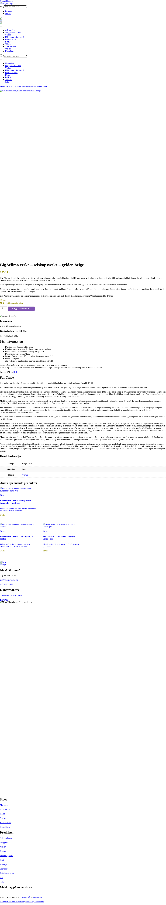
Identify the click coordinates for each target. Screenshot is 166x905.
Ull (1, 878)
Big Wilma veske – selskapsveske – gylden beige (27, 86)
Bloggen (8, 11)
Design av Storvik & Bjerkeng (12, 902)
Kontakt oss (5, 827)
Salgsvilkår (26, 897)
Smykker (3, 869)
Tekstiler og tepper (7, 873)
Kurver (3, 851)
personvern (37, 897)
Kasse (2, 814)
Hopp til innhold (6, 1)
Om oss (8, 13)
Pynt (2, 860)
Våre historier (5, 822)
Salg (2, 882)
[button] (83, 341)
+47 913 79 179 (6, 584)
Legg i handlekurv (21, 308)
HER (15, 372)
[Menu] (1, 26)
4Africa (25, 475)
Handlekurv (5, 809)
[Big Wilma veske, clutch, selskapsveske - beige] (83, 91)
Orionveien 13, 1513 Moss (11, 595)
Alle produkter (6, 838)
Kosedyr (3, 864)
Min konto (4, 805)
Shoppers (4, 842)
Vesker (3, 86)
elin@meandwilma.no (9, 580)
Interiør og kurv (6, 855)
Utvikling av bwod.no (35, 902)
